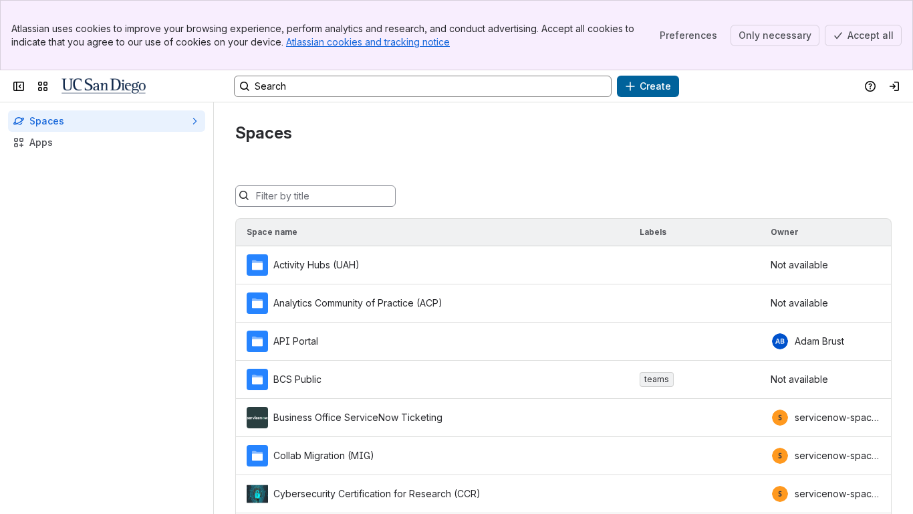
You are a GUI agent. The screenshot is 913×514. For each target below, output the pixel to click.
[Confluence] (103, 86)
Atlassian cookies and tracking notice (368, 42)
